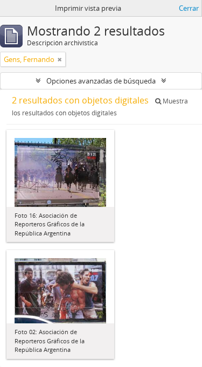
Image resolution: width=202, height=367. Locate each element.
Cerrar (189, 8)
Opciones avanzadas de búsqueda (101, 81)
